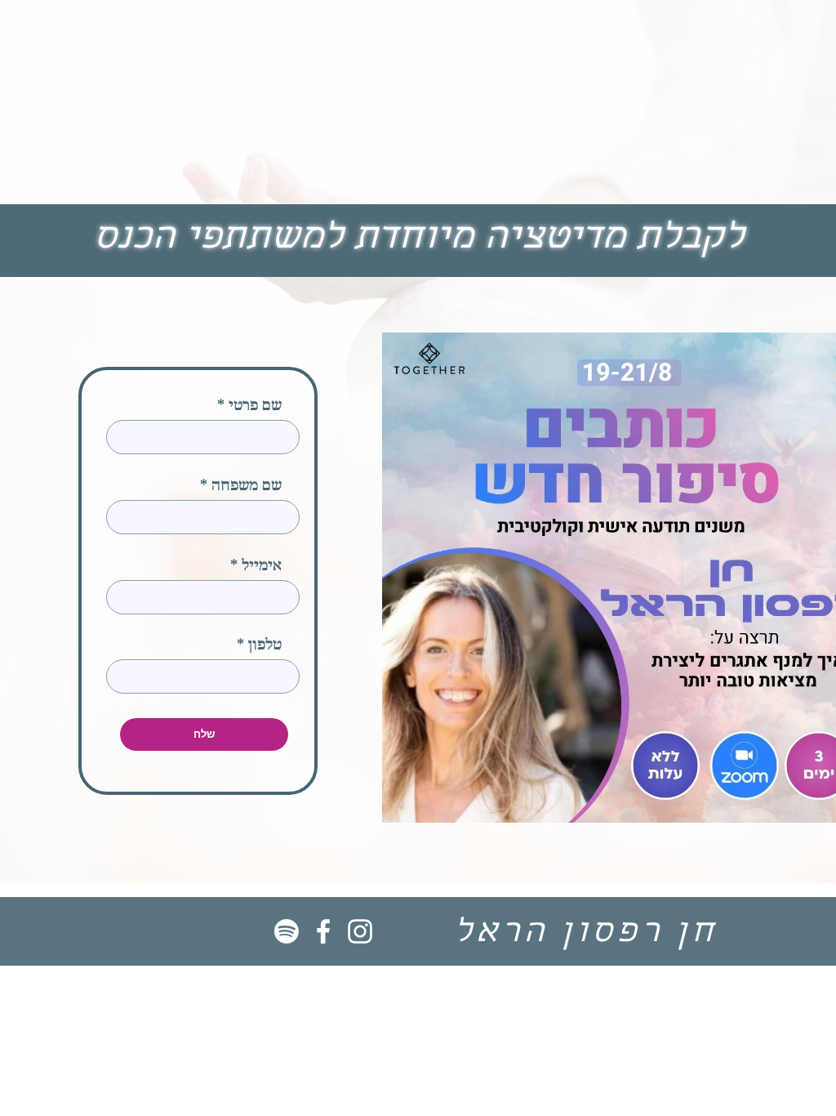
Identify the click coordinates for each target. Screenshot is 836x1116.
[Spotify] (286, 931)
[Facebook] (323, 931)
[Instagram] (360, 931)
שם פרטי (255, 406)
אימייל (262, 566)
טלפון (265, 645)
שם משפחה (246, 486)
